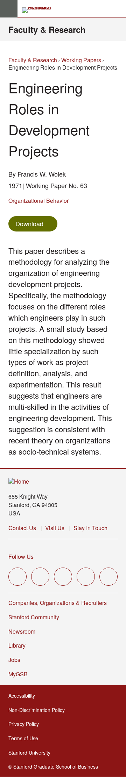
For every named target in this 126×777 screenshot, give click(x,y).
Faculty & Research (47, 29)
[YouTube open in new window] (86, 577)
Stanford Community (33, 617)
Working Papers (81, 60)
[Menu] (9, 8)
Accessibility (23, 695)
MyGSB (20, 674)
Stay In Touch (90, 528)
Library (17, 645)
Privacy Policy (25, 723)
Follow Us (21, 557)
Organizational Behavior (38, 201)
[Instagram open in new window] (63, 577)
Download (29, 223)
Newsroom (21, 631)
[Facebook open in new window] (40, 577)
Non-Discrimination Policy (38, 709)
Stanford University (31, 752)
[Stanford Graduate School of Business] (39, 10)
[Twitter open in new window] (17, 577)
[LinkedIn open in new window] (108, 577)
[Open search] (118, 9)
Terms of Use (25, 738)
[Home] (18, 481)
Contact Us (22, 528)
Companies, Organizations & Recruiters (57, 603)
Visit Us (54, 528)
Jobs (14, 660)
